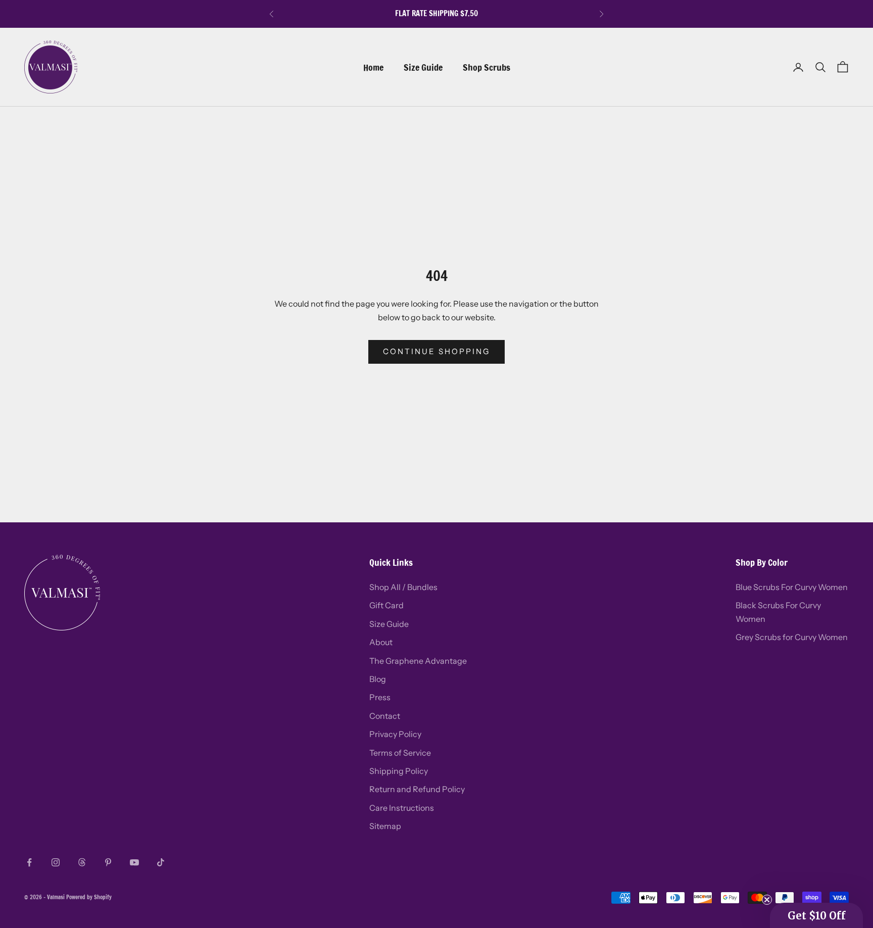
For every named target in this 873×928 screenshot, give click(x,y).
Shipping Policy (398, 771)
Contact (384, 716)
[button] (816, 915)
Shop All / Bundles (403, 587)
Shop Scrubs (486, 67)
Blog (377, 679)
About (381, 642)
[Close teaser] (767, 900)
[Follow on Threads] (82, 862)
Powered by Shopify (89, 897)
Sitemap (385, 826)
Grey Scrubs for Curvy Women (792, 637)
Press (380, 697)
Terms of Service (400, 753)
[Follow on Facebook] (29, 862)
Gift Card (386, 605)
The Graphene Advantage (418, 661)
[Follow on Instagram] (56, 862)
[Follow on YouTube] (134, 862)
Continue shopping (436, 351)
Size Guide (423, 67)
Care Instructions (401, 808)
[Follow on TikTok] (161, 862)
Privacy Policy (395, 734)
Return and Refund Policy (417, 789)
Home (373, 67)
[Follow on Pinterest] (108, 862)
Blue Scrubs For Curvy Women (792, 587)
